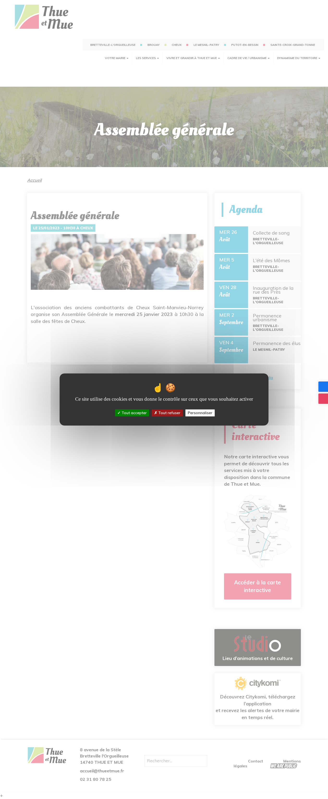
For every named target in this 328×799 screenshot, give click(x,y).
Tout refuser (168, 412)
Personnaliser (200, 412)
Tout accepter (134, 412)
